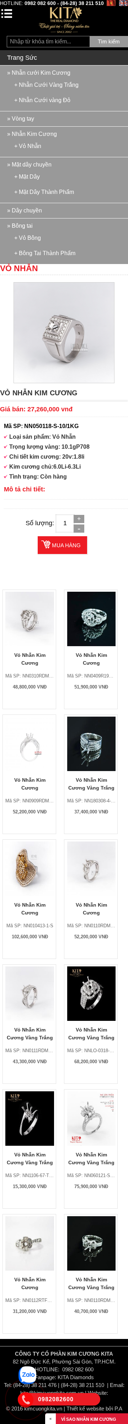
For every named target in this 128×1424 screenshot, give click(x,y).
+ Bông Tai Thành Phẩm (44, 253)
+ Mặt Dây (27, 176)
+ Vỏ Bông (27, 237)
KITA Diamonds (76, 1377)
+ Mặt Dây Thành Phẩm (44, 192)
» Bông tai (20, 226)
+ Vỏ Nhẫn (27, 146)
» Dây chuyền (24, 210)
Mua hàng (66, 545)
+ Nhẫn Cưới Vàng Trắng (46, 84)
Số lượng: (40, 523)
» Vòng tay (20, 119)
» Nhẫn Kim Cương (32, 134)
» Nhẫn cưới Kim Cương (38, 73)
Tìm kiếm (109, 41)
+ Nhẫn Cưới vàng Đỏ (42, 100)
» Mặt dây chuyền (29, 165)
